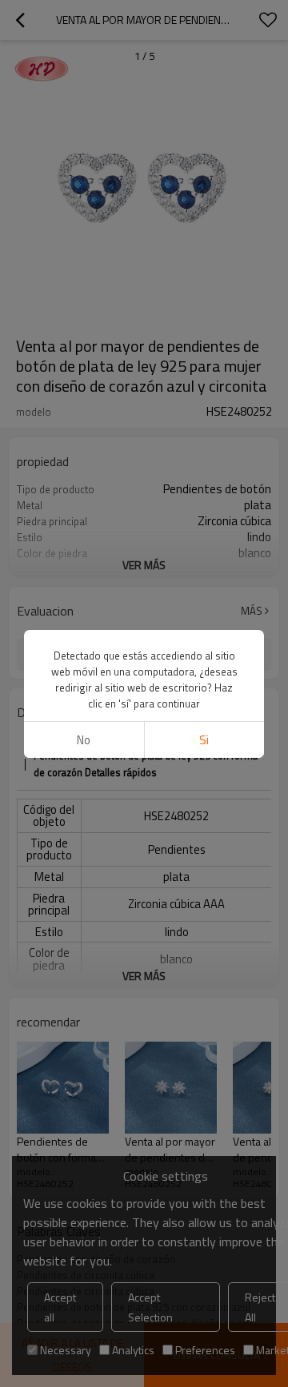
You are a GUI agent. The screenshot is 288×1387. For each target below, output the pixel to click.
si (204, 740)
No (83, 740)
